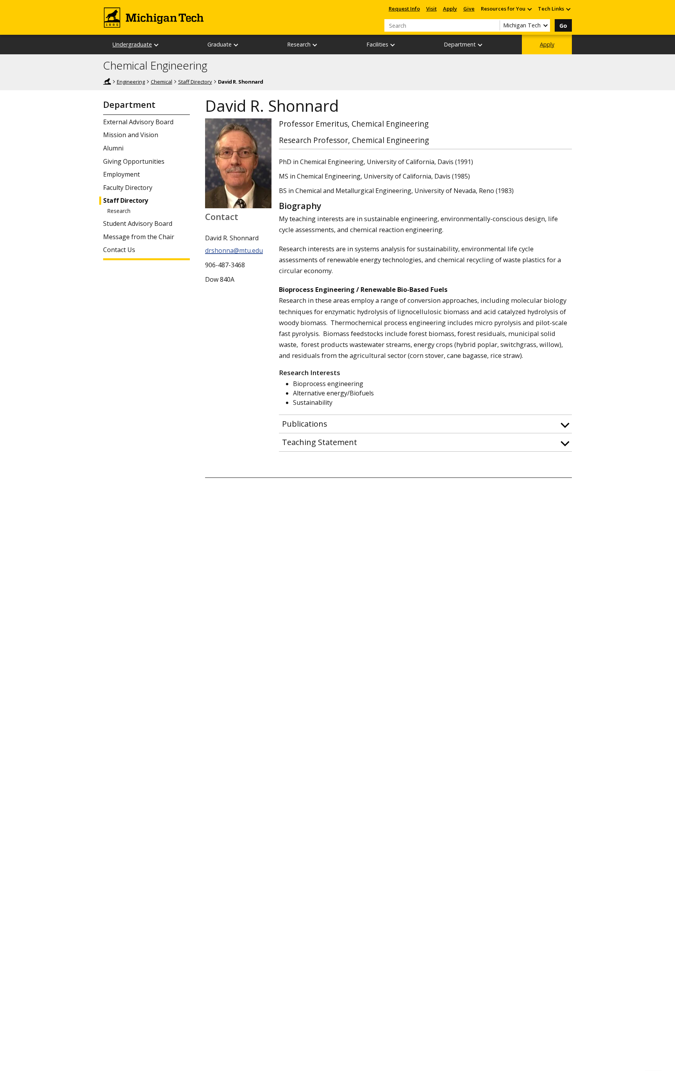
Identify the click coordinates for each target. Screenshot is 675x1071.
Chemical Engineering (155, 65)
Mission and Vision (130, 135)
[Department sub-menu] (480, 44)
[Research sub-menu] (315, 44)
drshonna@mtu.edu (234, 250)
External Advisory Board (138, 122)
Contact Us (119, 250)
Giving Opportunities (133, 161)
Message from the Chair (138, 237)
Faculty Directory (127, 188)
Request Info (404, 8)
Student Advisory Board (137, 224)
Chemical (161, 81)
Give (469, 8)
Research (118, 211)
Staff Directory (195, 81)
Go (563, 25)
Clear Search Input (493, 25)
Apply (450, 8)
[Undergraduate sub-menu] (157, 44)
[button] (425, 424)
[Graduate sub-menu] (236, 44)
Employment (121, 174)
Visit (431, 8)
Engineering (131, 81)
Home (107, 81)
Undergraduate (132, 44)
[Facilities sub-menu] (393, 44)
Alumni (113, 148)
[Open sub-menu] (529, 9)
